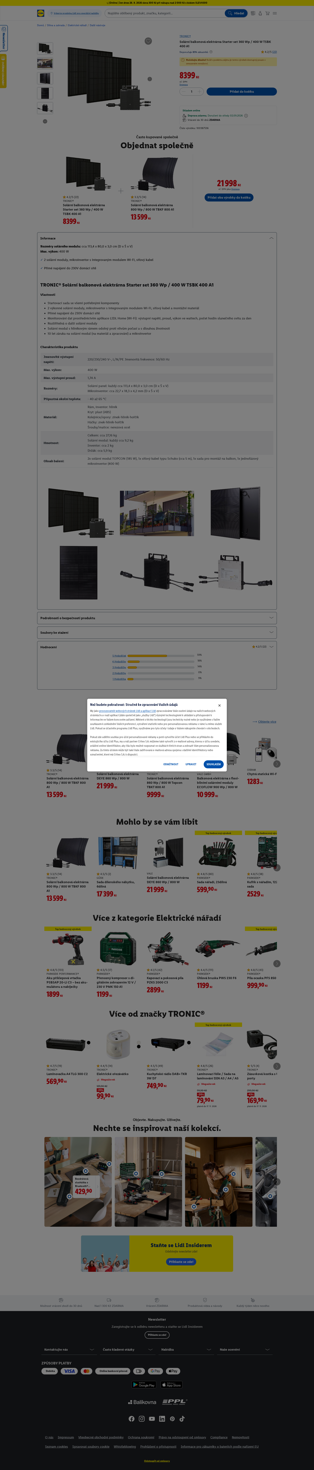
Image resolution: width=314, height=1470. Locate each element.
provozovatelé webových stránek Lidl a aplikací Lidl (127, 711)
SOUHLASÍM (214, 764)
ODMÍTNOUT (170, 764)
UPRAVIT (191, 764)
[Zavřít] (219, 705)
